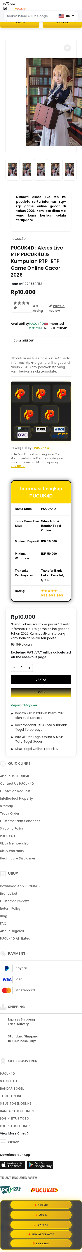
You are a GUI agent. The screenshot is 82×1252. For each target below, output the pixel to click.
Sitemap (6, 806)
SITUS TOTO (9, 1081)
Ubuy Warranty (12, 851)
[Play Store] (40, 1166)
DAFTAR (62, 22)
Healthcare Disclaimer (17, 858)
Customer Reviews (15, 901)
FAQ (3, 923)
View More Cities (13, 1133)
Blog (3, 916)
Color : (24, 340)
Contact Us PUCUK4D (17, 783)
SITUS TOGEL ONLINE (15, 1103)
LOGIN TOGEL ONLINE (16, 1126)
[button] (67, 47)
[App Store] (13, 1166)
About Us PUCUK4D (15, 776)
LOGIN (19, 22)
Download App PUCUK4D (20, 886)
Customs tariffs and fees (20, 821)
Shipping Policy (12, 828)
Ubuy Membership (14, 843)
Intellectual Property (16, 798)
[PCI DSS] (10, 1190)
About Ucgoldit (12, 931)
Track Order (9, 813)
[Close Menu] (5, 9)
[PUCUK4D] (20, 8)
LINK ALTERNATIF (43, 1233)
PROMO (43, 1204)
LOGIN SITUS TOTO (14, 1118)
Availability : (20, 325)
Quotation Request (15, 791)
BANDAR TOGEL (12, 1088)
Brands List (8, 893)
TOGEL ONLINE (11, 1096)
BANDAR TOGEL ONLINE (17, 1111)
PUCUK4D (18, 239)
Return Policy (10, 908)
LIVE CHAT (43, 1243)
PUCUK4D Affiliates (15, 938)
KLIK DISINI (18, 466)
